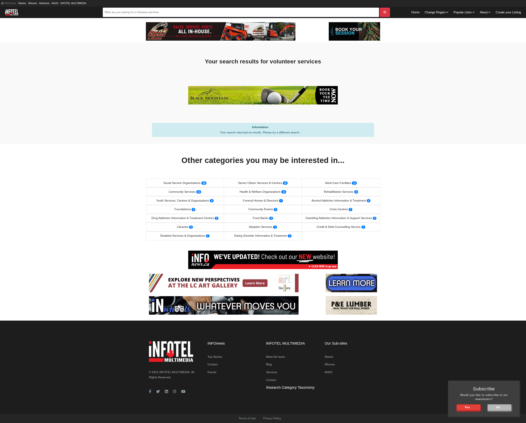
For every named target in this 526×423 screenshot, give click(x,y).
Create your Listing (508, 12)
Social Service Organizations (182, 183)
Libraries (182, 226)
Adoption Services (260, 226)
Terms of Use (247, 418)
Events (212, 372)
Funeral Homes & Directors (260, 200)
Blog (269, 364)
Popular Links (462, 12)
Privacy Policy (272, 418)
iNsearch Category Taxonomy (290, 387)
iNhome (32, 3)
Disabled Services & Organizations (182, 235)
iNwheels (44, 3)
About (484, 12)
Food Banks (260, 218)
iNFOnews (10, 3)
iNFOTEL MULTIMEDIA (73, 3)
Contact (213, 364)
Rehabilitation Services (338, 191)
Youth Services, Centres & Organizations (182, 200)
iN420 (55, 3)
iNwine (22, 3)
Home (415, 12)
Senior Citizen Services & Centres (260, 183)
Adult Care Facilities (338, 183)
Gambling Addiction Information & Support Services (339, 218)
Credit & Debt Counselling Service (339, 226)
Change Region (435, 12)
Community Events (260, 209)
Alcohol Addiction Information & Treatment (338, 200)
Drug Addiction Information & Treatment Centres (182, 218)
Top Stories (215, 356)
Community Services (182, 191)
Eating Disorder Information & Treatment (260, 235)
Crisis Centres (339, 209)
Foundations (182, 209)
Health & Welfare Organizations (260, 191)
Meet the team (275, 356)
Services (271, 372)
